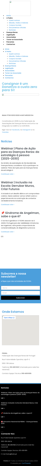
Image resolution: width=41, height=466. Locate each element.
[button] (20, 47)
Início (8, 16)
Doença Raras (12, 32)
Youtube (5, 132)
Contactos (10, 44)
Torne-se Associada (14, 39)
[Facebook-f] (2, 458)
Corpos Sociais (15, 25)
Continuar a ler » (7, 174)
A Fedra (9, 18)
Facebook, (16, 130)
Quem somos (14, 20)
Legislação (10, 35)
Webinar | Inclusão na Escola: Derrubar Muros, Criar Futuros (18, 185)
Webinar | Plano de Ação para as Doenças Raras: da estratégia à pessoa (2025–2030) (20, 154)
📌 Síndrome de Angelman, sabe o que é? (20, 214)
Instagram (27, 130)
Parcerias (10, 42)
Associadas (11, 37)
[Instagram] (6, 458)
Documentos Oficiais (17, 27)
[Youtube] (9, 458)
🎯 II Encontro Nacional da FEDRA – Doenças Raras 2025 (19, 422)
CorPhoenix (26, 463)
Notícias (12, 30)
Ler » (2, 398)
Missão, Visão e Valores (18, 23)
